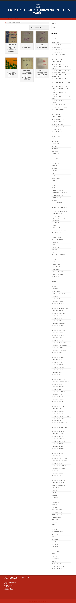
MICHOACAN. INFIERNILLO (58, 355)
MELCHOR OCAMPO (57, 284)
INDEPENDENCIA (56, 247)
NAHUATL (54, 495)
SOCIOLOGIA (55, 544)
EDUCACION (55, 173)
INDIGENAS (54, 249)
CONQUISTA (55, 158)
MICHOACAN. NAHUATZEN (58, 391)
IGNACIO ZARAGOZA (57, 242)
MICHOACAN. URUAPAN (57, 463)
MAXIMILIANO (55, 276)
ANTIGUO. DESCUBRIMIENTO (59, 54)
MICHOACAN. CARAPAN (57, 315)
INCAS (53, 244)
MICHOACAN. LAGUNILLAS (58, 379)
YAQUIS (54, 571)
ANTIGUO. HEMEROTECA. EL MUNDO (61, 86)
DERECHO (54, 165)
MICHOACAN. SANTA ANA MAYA (59, 422)
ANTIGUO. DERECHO (57, 52)
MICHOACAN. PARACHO (58, 401)
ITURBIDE (54, 257)
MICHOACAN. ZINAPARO (58, 478)
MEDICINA (54, 281)
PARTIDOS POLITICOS (57, 509)
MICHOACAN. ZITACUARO (58, 482)
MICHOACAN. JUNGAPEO (58, 372)
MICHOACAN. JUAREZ (57, 369)
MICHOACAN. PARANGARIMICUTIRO (60, 404)
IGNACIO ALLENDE (56, 237)
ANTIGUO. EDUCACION (57, 57)
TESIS (53, 554)
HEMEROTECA (55, 205)
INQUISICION (55, 252)
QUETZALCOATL (56, 527)
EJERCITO (54, 175)
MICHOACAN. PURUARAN (58, 411)
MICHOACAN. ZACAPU (57, 473)
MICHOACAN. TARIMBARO (58, 438)
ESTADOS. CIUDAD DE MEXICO (59, 183)
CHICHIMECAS (55, 153)
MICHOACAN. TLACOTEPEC (58, 448)
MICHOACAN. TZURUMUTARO (59, 460)
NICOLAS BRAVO (56, 500)
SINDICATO (54, 541)
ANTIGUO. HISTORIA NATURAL (59, 107)
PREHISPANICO (55, 522)
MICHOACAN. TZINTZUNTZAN (59, 458)
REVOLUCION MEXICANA (58, 531)
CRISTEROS (55, 161)
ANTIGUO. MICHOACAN (57, 124)
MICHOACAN (55, 296)
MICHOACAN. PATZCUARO (58, 406)
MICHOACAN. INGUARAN (58, 360)
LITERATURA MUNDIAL (57, 271)
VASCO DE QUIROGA (57, 563)
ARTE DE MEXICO (56, 141)
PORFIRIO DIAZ (55, 519)
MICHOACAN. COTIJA (57, 337)
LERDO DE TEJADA (56, 266)
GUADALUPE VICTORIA (57, 202)
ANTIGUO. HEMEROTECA (58, 64)
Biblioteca (11, 19)
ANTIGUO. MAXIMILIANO (58, 119)
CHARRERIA (55, 151)
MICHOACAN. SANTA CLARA (59, 425)
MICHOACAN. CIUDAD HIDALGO (59, 328)
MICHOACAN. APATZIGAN (58, 303)
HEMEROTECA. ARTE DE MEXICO (60, 211)
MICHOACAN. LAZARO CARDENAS (60, 382)
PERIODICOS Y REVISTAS (58, 512)
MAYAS (53, 279)
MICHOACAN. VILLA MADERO (59, 465)
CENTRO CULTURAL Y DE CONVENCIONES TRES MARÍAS (38, 11)
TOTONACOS (55, 558)
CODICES (54, 156)
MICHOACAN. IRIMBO (57, 362)
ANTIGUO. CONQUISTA (57, 49)
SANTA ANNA (55, 534)
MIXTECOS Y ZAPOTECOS (58, 485)
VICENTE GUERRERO (57, 568)
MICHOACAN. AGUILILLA (58, 301)
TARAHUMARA (55, 549)
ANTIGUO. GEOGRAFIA (57, 61)
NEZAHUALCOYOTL (57, 497)
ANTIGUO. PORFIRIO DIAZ (58, 126)
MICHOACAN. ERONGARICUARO (60, 345)
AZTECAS (54, 146)
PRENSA (54, 524)
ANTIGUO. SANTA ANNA (58, 134)
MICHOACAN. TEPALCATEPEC (59, 441)
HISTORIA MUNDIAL (56, 232)
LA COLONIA (55, 262)
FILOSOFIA (54, 188)
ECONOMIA (54, 170)
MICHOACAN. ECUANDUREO (59, 342)
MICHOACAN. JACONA (57, 364)
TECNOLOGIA (55, 551)
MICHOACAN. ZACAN (57, 470)
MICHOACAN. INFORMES (58, 357)
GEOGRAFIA (55, 200)
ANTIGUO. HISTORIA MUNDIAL (59, 104)
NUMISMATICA (55, 502)
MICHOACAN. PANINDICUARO (59, 399)
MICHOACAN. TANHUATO (58, 434)
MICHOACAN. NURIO (57, 394)
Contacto (17, 19)
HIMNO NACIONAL (56, 227)
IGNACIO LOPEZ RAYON (58, 239)
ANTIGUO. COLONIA (57, 47)
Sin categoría (55, 539)
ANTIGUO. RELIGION (57, 131)
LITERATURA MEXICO (57, 269)
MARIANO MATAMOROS (57, 274)
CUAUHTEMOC (55, 163)
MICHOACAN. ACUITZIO (58, 298)
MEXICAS (54, 286)
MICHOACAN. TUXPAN (57, 456)
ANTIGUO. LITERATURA (57, 116)
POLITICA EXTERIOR (57, 514)
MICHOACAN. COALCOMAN (58, 330)
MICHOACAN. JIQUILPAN (58, 367)
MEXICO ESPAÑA (56, 291)
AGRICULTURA (55, 42)
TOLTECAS (54, 556)
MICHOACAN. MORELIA (57, 389)
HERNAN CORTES (56, 222)
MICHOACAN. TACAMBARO (58, 431)
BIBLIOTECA (55, 148)
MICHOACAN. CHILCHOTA (58, 320)
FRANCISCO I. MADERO (57, 190)
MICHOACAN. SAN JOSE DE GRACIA (60, 416)
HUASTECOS (55, 235)
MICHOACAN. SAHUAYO (57, 413)
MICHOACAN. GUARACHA (58, 347)
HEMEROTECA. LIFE (56, 216)
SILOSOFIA (54, 536)
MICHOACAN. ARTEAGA (57, 311)
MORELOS (54, 490)
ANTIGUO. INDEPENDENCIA (58, 109)
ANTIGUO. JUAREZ (56, 114)
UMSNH (54, 561)
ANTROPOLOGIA (56, 136)
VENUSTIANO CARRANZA (58, 566)
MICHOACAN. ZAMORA (57, 475)
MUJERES (54, 492)
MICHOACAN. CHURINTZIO (58, 325)
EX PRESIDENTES (56, 185)
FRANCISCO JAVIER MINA (58, 195)
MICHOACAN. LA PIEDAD (58, 374)
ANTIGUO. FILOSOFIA (57, 59)
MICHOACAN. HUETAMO (58, 352)
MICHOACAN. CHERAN (57, 318)
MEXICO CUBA (55, 288)
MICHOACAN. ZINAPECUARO (59, 480)
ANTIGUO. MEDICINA (57, 121)
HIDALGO (54, 225)
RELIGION (54, 529)
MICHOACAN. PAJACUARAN (58, 396)
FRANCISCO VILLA (56, 197)
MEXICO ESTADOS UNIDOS (58, 293)
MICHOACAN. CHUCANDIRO (59, 323)
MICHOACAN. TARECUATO (58, 436)
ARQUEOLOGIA (55, 139)
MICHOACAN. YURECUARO (58, 468)
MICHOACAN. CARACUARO (58, 313)
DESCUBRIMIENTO (56, 168)
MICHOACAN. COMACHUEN (58, 335)
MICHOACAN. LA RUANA (58, 377)
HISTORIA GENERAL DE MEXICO (59, 230)
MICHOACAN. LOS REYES (58, 384)
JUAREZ (54, 259)
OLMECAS (54, 505)
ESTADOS (54, 180)
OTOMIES (54, 507)
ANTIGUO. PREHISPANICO (58, 129)
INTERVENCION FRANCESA (58, 254)
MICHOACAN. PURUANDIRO (58, 408)
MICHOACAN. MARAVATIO (58, 386)
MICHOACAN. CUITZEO (57, 340)
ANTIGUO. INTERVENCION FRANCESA (61, 112)
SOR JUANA (55, 546)
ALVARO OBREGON (56, 44)
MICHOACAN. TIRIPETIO (57, 446)
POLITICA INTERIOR (56, 517)
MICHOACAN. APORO (57, 306)
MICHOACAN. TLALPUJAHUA (59, 451)
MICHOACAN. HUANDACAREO (59, 350)
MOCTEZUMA (55, 487)
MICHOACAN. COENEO (57, 333)
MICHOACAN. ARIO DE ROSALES (60, 308)
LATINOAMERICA (56, 264)
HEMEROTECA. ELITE (57, 214)
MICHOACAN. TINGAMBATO (58, 443)
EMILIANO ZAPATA (56, 178)
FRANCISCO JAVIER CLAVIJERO (59, 192)
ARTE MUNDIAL (55, 143)
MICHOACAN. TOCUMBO (58, 453)
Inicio (5, 19)
